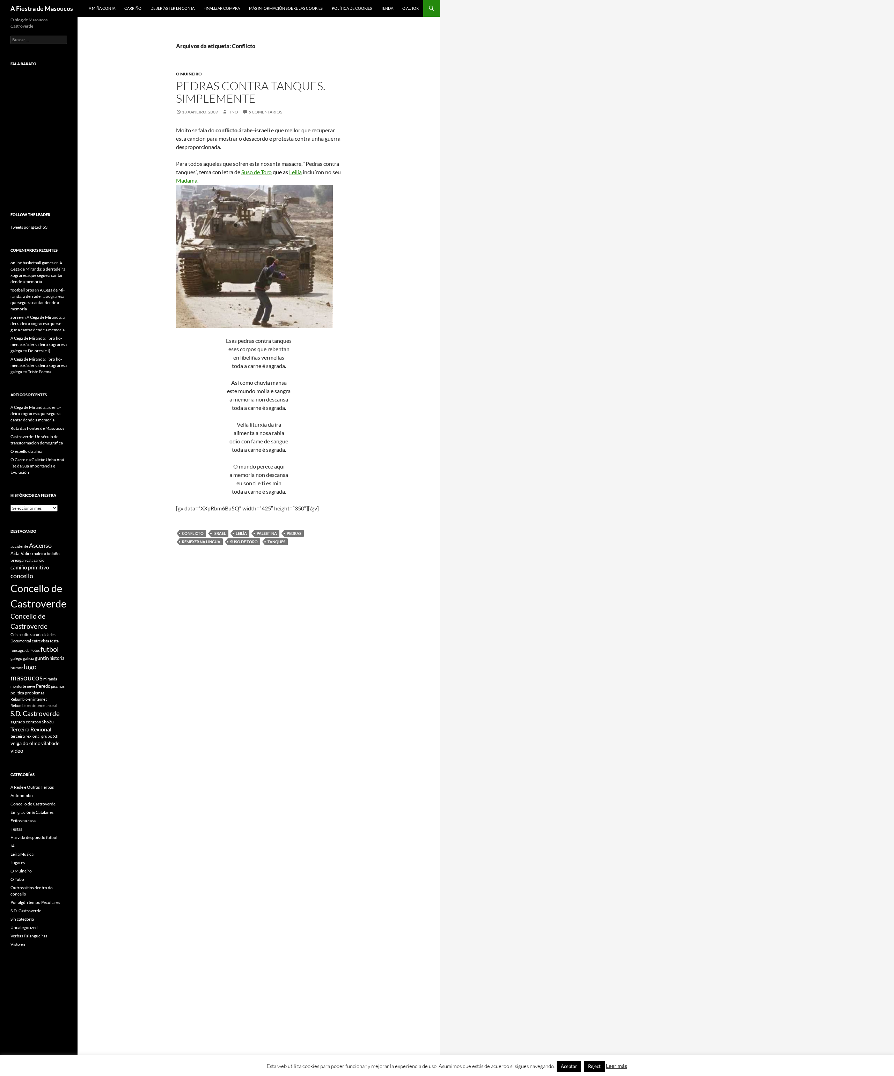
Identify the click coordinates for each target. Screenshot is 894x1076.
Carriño (132, 8)
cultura (27, 634)
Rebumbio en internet (28, 699)
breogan (18, 560)
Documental (20, 641)
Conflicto (193, 533)
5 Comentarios (265, 112)
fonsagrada (20, 650)
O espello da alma (26, 451)
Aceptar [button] (569, 1066)
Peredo (43, 686)
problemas (34, 692)
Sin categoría (22, 919)
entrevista (40, 641)
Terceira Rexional (30, 729)
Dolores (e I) (39, 350)
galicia (28, 658)
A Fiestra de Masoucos (41, 8)
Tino (233, 112)
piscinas (58, 686)
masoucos (26, 677)
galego (16, 658)
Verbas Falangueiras (28, 935)
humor (16, 667)
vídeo (16, 750)
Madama (186, 180)
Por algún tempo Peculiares (35, 902)
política (17, 692)
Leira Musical (22, 854)
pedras (294, 533)
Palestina (267, 533)
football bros (22, 290)
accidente (19, 546)
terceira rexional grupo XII (34, 736)
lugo (30, 667)
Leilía (295, 172)
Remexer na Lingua (201, 541)
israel (219, 533)
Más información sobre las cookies (286, 8)
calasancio (35, 560)
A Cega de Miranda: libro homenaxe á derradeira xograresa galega (38, 344)
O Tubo (17, 879)
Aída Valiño (21, 553)
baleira (40, 553)
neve (31, 686)
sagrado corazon (25, 721)
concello (21, 576)
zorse (15, 317)
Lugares (17, 862)
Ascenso (40, 545)
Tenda (387, 8)
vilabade (50, 743)
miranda (50, 679)
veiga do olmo (25, 743)
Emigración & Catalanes (31, 812)
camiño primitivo (29, 567)
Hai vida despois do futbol (33, 837)
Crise (15, 634)
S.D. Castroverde (35, 713)
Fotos (35, 650)
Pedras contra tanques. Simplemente (250, 92)
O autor (410, 8)
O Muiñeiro (189, 73)
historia (57, 658)
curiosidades (45, 634)
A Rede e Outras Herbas (32, 787)
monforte (18, 686)
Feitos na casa (23, 820)
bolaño (53, 553)
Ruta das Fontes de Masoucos (37, 428)
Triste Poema (39, 371)
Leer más (616, 1066)
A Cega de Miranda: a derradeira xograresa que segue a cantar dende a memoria (37, 323)
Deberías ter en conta (173, 8)
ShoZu (48, 721)
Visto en (17, 944)
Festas (16, 829)
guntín (42, 658)
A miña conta (102, 8)
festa (54, 640)
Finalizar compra (222, 8)
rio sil (52, 705)
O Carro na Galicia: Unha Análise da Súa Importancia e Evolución (37, 466)
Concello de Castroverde (33, 803)
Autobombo (21, 795)
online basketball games (31, 262)
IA (12, 845)
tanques (276, 541)
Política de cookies (352, 8)
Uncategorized (24, 927)
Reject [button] (594, 1066)
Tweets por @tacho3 (28, 227)
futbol (50, 649)
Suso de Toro (256, 172)
